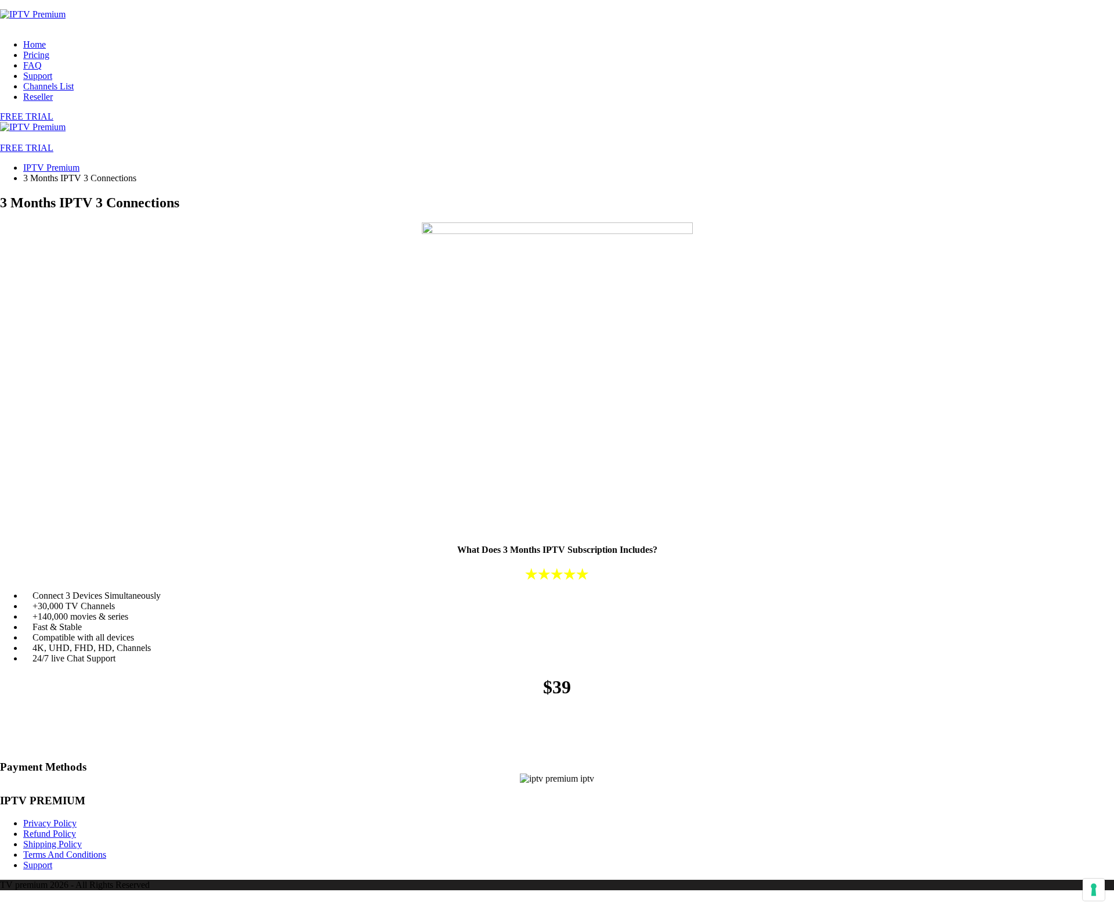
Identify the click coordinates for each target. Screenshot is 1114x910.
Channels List (48, 86)
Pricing (36, 55)
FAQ (32, 65)
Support (37, 76)
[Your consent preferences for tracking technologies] (1094, 890)
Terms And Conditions (64, 854)
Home (34, 44)
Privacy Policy (50, 823)
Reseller (38, 97)
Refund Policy (49, 834)
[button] (26, 148)
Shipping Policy (52, 844)
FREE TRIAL (26, 116)
